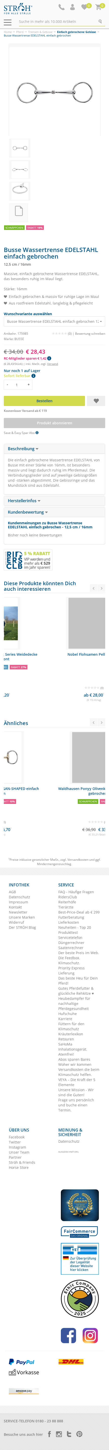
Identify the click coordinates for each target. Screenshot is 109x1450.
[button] (73, 7)
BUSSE (19, 339)
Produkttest (68, 932)
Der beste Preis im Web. (78, 952)
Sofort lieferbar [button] (17, 375)
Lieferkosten (68, 922)
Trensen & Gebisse (40, 32)
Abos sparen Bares (74, 1059)
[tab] (54, 449)
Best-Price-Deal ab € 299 (79, 912)
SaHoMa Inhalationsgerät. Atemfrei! (72, 1049)
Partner (15, 1157)
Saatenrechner (70, 947)
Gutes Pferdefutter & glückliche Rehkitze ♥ (76, 991)
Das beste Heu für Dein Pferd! (78, 981)
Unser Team (19, 1152)
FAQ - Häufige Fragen (76, 891)
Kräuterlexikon (70, 1034)
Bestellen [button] (44, 400)
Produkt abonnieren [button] (54, 422)
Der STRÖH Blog (22, 927)
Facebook (17, 1137)
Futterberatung (71, 917)
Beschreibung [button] (21, 448)
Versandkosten (77, 859)
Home (8, 32)
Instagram (17, 1147)
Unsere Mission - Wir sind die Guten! (76, 1092)
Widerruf (16, 922)
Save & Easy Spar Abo (19, 433)
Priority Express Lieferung (71, 970)
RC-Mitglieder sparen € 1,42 (25, 358)
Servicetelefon (70, 937)
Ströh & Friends (22, 1162)
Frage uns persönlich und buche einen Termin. (76, 1105)
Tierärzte (66, 907)
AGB (12, 891)
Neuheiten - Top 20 (74, 927)
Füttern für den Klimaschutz (71, 1026)
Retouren (66, 1039)
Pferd (20, 32)
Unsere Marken (22, 917)
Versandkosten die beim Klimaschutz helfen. (78, 1072)
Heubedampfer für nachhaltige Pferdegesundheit (74, 1003)
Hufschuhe (67, 1013)
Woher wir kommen (75, 1064)
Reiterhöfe (67, 902)
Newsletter (18, 912)
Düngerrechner (71, 942)
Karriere (65, 1018)
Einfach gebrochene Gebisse (76, 32)
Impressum (18, 902)
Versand (52, 364)
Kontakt (15, 907)
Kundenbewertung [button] (26, 512)
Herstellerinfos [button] (23, 500)
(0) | (71, 333)
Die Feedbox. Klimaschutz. (69, 960)
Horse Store (19, 1167)
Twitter (15, 1142)
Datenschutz (19, 897)
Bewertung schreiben (90, 333)
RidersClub (67, 897)
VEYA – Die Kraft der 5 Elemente (76, 1082)
